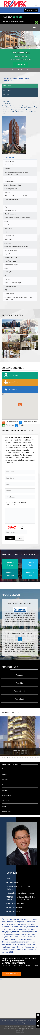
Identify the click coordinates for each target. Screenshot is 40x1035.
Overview (7, 86)
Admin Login (6, 1020)
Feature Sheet (19, 691)
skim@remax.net (15, 882)
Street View (13, 382)
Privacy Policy (15, 1020)
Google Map (13, 375)
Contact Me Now (11, 974)
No (8, 504)
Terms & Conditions (27, 1020)
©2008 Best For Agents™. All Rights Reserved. (20, 1026)
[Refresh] (21, 527)
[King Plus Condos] (20, 736)
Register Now (21, 64)
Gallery (4, 774)
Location (4, 779)
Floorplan (19, 675)
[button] (20, 404)
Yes (14, 504)
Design (6, 95)
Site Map (22, 1023)
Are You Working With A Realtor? (16, 502)
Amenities (7, 90)
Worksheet (19, 699)
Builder (4, 806)
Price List (19, 683)
